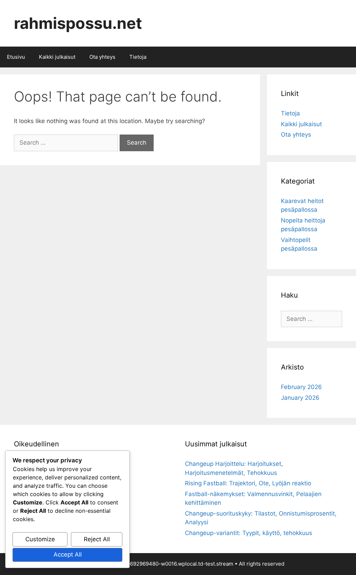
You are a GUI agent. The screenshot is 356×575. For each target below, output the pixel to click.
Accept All (68, 554)
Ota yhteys (102, 57)
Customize (40, 539)
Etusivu (16, 57)
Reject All (97, 539)
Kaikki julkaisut (57, 57)
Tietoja (137, 57)
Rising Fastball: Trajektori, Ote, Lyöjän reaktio (248, 483)
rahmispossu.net (78, 23)
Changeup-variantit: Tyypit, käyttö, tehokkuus (248, 532)
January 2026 (300, 397)
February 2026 (301, 386)
